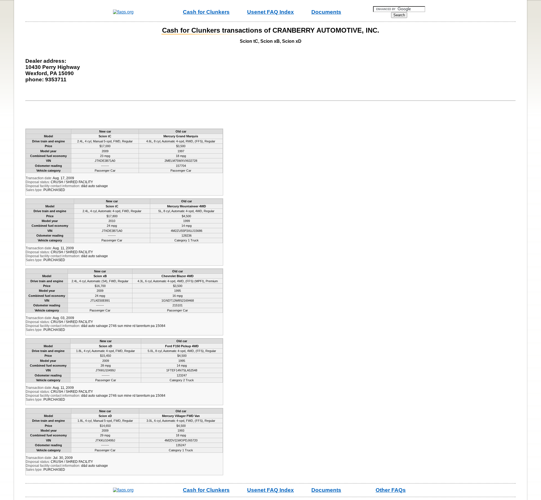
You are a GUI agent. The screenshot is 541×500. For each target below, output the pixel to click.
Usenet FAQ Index (270, 12)
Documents (326, 12)
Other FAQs (391, 490)
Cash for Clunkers (206, 12)
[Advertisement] (130, 116)
